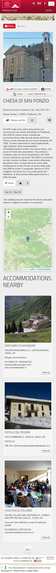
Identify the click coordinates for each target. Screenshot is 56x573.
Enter (49, 10)
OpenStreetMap (44, 269)
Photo (10, 26)
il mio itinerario (35, 94)
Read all (46, 372)
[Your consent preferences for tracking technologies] (5, 567)
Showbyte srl (6, 571)
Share (47, 89)
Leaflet (31, 269)
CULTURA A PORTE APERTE (25, 89)
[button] (28, 239)
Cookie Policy (32, 571)
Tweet (19, 94)
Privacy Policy (19, 571)
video (23, 26)
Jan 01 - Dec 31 (13, 192)
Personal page (9, 10)
